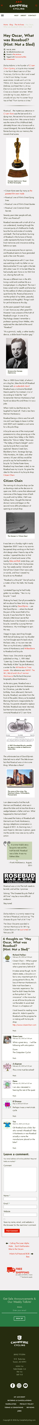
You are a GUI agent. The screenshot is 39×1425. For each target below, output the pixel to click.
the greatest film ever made (18, 192)
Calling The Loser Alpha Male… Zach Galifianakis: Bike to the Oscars (19, 1246)
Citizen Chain (8, 475)
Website (7, 1211)
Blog (11, 24)
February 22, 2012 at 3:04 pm (22, 957)
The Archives (19, 24)
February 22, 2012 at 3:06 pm (22, 1038)
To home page (19, 1340)
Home (5, 24)
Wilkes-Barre (29, 648)
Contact (32, 15)
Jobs (20, 1411)
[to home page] (18, 5)
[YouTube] (25, 1385)
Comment (7, 1165)
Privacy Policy (27, 1404)
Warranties (10, 1404)
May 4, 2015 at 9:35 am (20, 1104)
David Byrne (23, 606)
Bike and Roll (15, 561)
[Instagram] (19, 1385)
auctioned (24, 929)
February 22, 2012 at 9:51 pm (22, 1066)
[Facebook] (12, 1385)
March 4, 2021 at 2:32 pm (21, 1124)
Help (16, 15)
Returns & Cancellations (19, 1400)
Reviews (30, 1407)
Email (7, 1203)
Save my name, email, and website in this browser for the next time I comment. (20, 1223)
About (23, 15)
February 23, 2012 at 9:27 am (22, 1083)
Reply (14, 1031)
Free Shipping (22, 1270)
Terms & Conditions (14, 1407)
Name (7, 1195)
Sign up (19, 1318)
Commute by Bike (20, 57)
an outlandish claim (21, 386)
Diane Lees (17, 1036)
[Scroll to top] (3, 1401)
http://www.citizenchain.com (24, 1025)
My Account (19, 1397)
